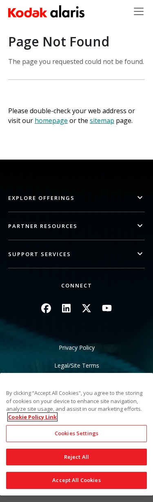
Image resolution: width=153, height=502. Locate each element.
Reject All (76, 456)
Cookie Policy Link (32, 417)
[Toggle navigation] (139, 11)
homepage (51, 120)
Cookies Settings (76, 433)
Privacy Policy (77, 347)
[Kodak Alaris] (46, 11)
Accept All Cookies (76, 480)
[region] (76, 434)
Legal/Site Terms (76, 365)
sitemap (102, 120)
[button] (76, 198)
